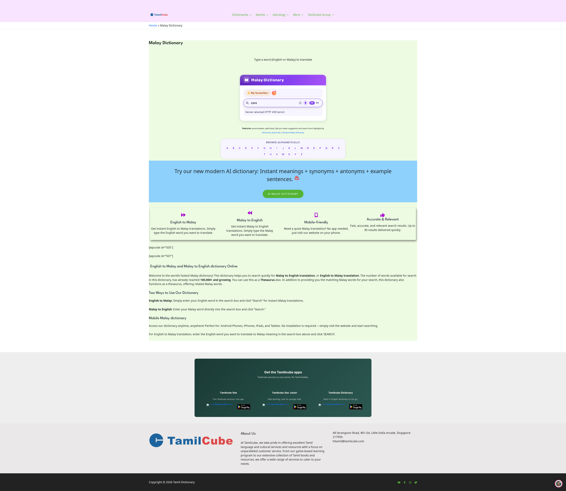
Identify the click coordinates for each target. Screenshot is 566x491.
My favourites (258, 93)
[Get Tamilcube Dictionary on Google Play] (355, 407)
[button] (249, 14)
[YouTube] (399, 482)
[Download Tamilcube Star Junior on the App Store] (276, 407)
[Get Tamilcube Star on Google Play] (243, 407)
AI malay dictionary (283, 194)
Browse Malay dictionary (293, 132)
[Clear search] (300, 103)
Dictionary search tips (271, 132)
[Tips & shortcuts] (274, 93)
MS (317, 103)
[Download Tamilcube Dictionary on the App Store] (332, 407)
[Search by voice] (305, 103)
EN (312, 103)
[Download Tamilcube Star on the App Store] (220, 407)
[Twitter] (415, 482)
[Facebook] (404, 482)
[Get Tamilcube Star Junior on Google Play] (299, 407)
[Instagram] (410, 482)
